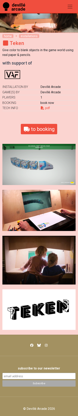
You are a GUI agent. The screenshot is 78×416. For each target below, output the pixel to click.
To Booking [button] (42, 129)
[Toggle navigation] (70, 7)
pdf (47, 108)
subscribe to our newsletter (39, 368)
